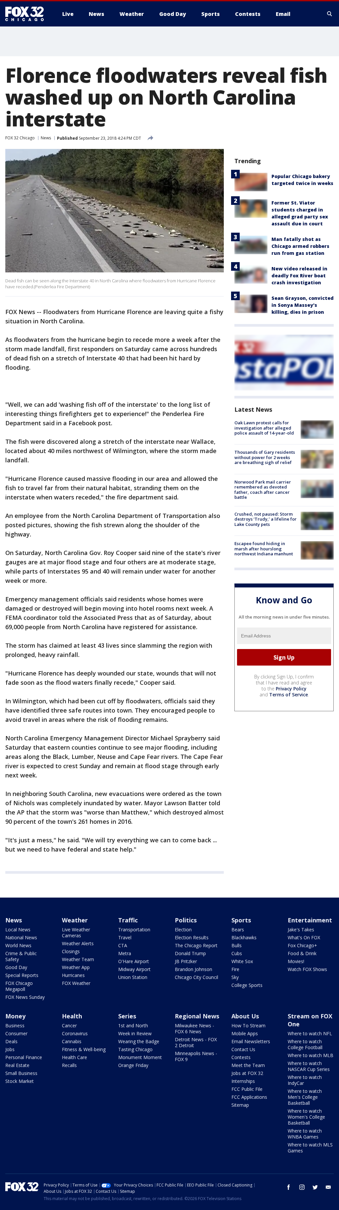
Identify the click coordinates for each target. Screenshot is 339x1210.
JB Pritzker (186, 961)
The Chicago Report (196, 945)
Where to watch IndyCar (305, 1080)
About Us (245, 1016)
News (46, 138)
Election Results (192, 937)
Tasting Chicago (135, 1049)
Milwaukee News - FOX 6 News (194, 1028)
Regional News (197, 1016)
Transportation (134, 929)
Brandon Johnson (193, 969)
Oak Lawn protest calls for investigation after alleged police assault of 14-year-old (264, 428)
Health (72, 1016)
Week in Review (135, 1033)
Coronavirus (75, 1033)
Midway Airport (134, 969)
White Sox (242, 961)
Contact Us (243, 1049)
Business (14, 1025)
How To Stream (248, 1025)
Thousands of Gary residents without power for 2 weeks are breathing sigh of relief (264, 457)
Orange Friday (133, 1065)
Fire (235, 969)
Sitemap (240, 1105)
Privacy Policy (291, 688)
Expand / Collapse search (330, 14)
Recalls (69, 1065)
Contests (241, 1057)
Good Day (16, 967)
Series (127, 1016)
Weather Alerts (78, 943)
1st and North (133, 1025)
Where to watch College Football (305, 1044)
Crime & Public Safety (21, 956)
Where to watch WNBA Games (305, 1134)
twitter (315, 1187)
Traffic (128, 920)
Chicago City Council (196, 977)
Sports (241, 920)
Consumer (16, 1033)
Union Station (132, 977)
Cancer (69, 1025)
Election (183, 929)
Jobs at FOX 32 (247, 1073)
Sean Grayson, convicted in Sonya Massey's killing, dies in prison (302, 305)
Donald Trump (190, 953)
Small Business (21, 1073)
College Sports (247, 985)
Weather (75, 920)
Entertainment (310, 920)
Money (15, 1016)
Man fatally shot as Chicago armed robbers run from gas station (300, 246)
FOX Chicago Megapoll (19, 986)
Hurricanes (73, 975)
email (328, 1187)
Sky (235, 977)
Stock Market (19, 1081)
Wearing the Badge (138, 1041)
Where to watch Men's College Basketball (305, 1097)
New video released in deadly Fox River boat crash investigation (299, 275)
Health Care (74, 1057)
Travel (124, 937)
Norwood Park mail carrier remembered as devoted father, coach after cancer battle (262, 489)
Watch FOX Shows (307, 969)
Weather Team (78, 959)
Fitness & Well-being (84, 1049)
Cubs (236, 953)
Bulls (236, 945)
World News (18, 945)
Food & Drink (302, 953)
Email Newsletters (250, 1041)
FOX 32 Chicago (20, 138)
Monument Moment (140, 1057)
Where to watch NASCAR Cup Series (309, 1066)
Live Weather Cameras (76, 932)
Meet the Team (248, 1065)
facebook (288, 1187)
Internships (243, 1081)
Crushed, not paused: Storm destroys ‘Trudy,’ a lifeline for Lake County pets (265, 519)
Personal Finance (23, 1057)
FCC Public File (247, 1089)
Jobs (10, 1049)
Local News (17, 929)
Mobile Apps (244, 1033)
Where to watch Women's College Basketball (306, 1117)
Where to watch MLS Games (310, 1147)
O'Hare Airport (133, 961)
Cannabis (71, 1041)
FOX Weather (76, 983)
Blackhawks (244, 937)
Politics (186, 920)
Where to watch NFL (310, 1033)
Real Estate (17, 1065)
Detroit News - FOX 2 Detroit (196, 1042)
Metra (124, 953)
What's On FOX (304, 937)
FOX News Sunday (25, 997)
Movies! (296, 961)
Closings (71, 951)
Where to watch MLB (310, 1055)
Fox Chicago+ (302, 945)
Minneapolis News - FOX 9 (196, 1056)
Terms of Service (288, 694)
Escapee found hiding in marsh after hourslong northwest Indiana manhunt (263, 548)
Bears (237, 929)
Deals (11, 1041)
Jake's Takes (301, 929)
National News (21, 937)
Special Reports (21, 975)
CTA (122, 945)
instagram (302, 1187)
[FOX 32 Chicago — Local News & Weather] (27, 14)
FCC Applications (249, 1097)
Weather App (76, 967)
